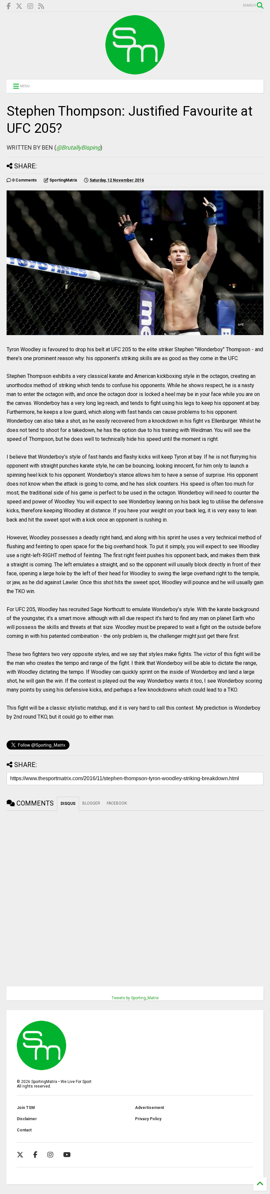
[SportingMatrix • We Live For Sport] (135, 71)
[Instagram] (30, 6)
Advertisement (149, 1107)
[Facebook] (9, 6)
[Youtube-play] (67, 1154)
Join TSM (26, 1107)
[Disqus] (135, 893)
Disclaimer (27, 1119)
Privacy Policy (148, 1119)
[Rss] (41, 6)
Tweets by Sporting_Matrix (135, 998)
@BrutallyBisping (78, 147)
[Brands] (19, 6)
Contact (24, 1130)
